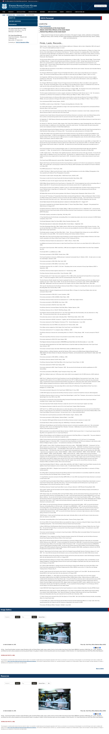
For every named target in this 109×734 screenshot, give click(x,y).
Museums (42, 12)
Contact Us (69, 12)
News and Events (52, 12)
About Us (12, 18)
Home (3, 12)
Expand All (48, 26)
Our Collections (21, 12)
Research (10, 12)
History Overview (15, 21)
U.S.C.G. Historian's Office (22, 42)
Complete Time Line (79, 12)
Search (17, 617)
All (48, 683)
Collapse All (42, 26)
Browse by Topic (33, 12)
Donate (62, 12)
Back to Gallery (100, 668)
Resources (13, 24)
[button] (33, 1)
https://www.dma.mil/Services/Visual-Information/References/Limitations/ (22, 661)
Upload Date (42, 617)
